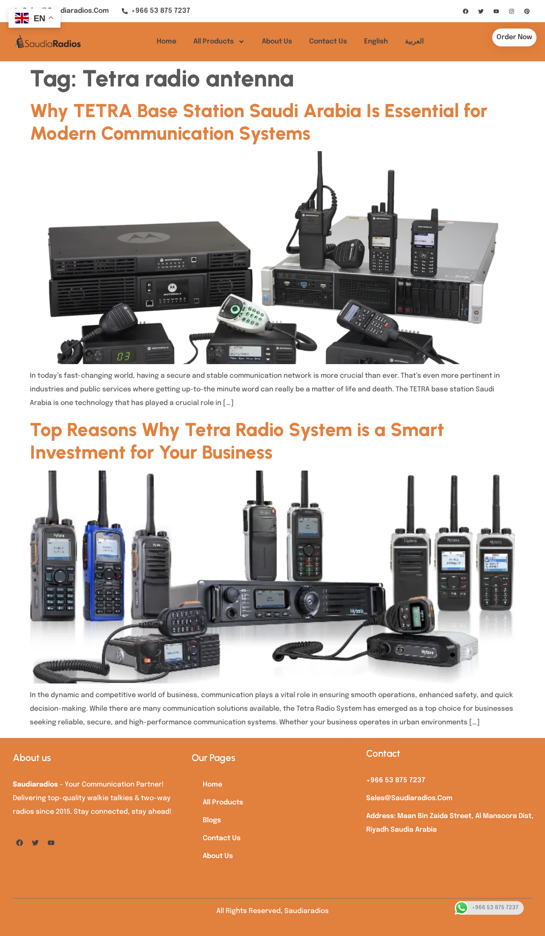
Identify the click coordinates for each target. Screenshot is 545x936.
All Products (213, 41)
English (376, 41)
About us (32, 758)
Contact (383, 753)
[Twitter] (480, 11)
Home (166, 41)
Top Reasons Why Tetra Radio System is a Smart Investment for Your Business (237, 440)
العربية (414, 41)
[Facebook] (465, 11)
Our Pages (213, 758)
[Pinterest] (526, 11)
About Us (277, 41)
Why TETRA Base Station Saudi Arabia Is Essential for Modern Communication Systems (259, 121)
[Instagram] (511, 11)
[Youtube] (496, 11)
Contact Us (328, 41)
